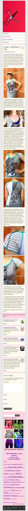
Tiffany (5, 319)
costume (9, 470)
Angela (5, 338)
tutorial (19, 496)
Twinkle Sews (7, 55)
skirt (16, 490)
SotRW (19, 490)
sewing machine (7, 490)
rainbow (18, 309)
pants (18, 484)
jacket (7, 480)
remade (21, 487)
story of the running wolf (14, 493)
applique (10, 464)
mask (20, 482)
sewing (11, 309)
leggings (6, 482)
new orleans (7, 484)
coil (4, 470)
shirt (22, 309)
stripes (14, 496)
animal (5, 464)
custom (17, 471)
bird (22, 464)
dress (6, 474)
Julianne (13, 51)
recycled (15, 487)
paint (13, 484)
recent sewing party (10, 54)
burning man (15, 467)
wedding (15, 498)
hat (23, 477)
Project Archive (7, 36)
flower (5, 477)
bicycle (18, 464)
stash (5, 311)
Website (5, 403)
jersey (11, 480)
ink (4, 480)
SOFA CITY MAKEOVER (18, 504)
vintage (7, 499)
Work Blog (5, 33)
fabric (19, 473)
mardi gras (13, 482)
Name (5, 394)
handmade (16, 477)
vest (23, 496)
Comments (14, 507)
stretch (7, 496)
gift (9, 477)
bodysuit (6, 467)
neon (23, 482)
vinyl (11, 498)
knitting (16, 480)
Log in (5, 507)
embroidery (12, 474)
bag (14, 464)
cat (23, 467)
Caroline (5, 347)
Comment (6, 382)
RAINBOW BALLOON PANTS (10, 502)
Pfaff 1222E (6, 42)
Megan (5, 359)
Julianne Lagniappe (8, 39)
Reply (5, 323)
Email (5, 399)
